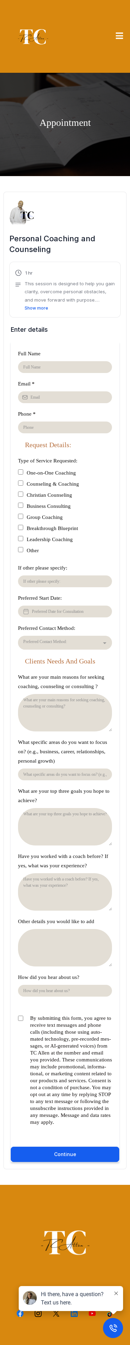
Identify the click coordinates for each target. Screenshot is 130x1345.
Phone (27, 414)
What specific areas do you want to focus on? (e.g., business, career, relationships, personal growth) (62, 751)
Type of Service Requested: (47, 460)
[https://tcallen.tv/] (33, 36)
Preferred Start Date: (40, 598)
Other (33, 550)
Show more (36, 308)
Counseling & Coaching (53, 484)
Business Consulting (49, 506)
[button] (119, 36)
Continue (65, 1154)
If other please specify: (42, 568)
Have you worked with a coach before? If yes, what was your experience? (63, 860)
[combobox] (65, 643)
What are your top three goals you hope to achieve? (64, 795)
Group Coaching (45, 517)
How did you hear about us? (48, 977)
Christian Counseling (49, 495)
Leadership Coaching (50, 539)
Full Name (29, 353)
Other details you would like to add (56, 921)
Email (26, 384)
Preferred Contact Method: (46, 628)
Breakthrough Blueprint (52, 528)
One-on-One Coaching (51, 473)
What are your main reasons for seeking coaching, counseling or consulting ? (61, 681)
